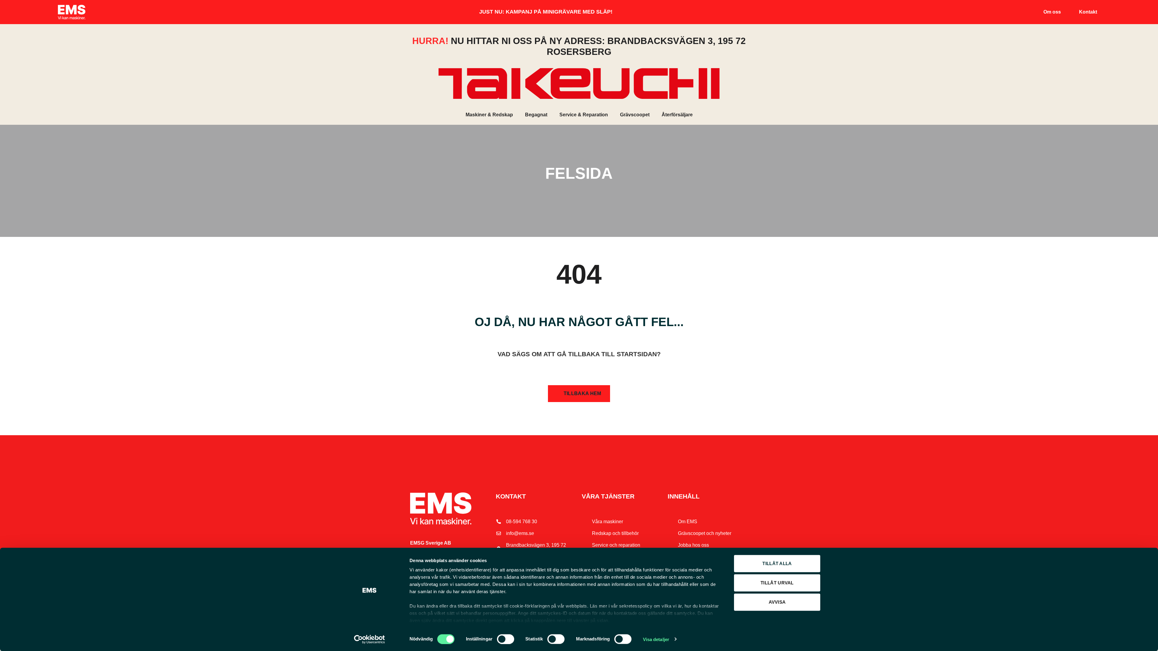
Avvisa (777, 602)
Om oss (1052, 11)
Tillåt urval (777, 582)
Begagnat (536, 114)
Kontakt (1088, 11)
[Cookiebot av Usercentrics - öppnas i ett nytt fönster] (369, 639)
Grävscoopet (635, 114)
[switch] (505, 639)
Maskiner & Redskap (489, 114)
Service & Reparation (583, 114)
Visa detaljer (656, 639)
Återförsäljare (677, 114)
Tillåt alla (777, 563)
